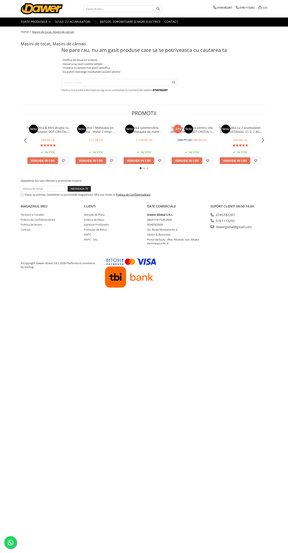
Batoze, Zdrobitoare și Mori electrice (130, 22)
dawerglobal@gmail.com (233, 227)
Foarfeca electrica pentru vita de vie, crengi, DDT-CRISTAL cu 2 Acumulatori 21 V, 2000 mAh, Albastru (192, 130)
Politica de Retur (94, 220)
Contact (171, 22)
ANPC (87, 234)
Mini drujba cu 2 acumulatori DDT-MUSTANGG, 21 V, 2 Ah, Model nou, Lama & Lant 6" (240, 130)
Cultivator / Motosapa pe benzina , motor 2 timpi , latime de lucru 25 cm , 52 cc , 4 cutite (96, 130)
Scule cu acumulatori (72, 22)
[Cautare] (158, 8)
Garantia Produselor (96, 224)
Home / (26, 32)
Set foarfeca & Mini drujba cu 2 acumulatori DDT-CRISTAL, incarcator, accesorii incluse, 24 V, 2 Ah (48, 130)
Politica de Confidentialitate (133, 194)
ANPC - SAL (91, 239)
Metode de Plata (94, 215)
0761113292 (225, 221)
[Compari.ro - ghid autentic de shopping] (36, 302)
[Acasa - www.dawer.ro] (42, 8)
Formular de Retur (95, 229)
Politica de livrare (31, 224)
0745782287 (225, 215)
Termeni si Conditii (32, 215)
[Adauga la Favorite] (63, 160)
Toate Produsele (34, 22)
